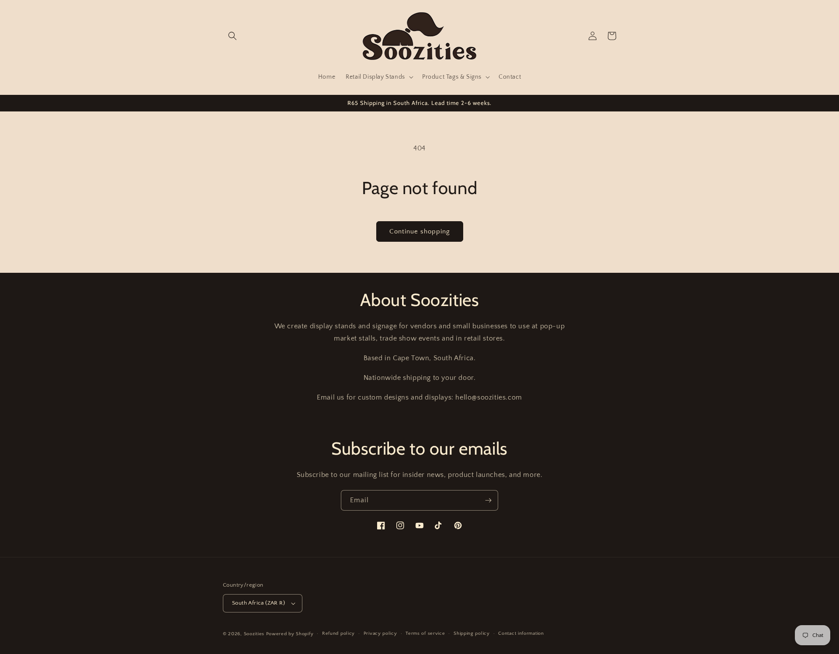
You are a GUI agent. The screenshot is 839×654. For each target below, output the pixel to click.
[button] (232, 35)
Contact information (521, 633)
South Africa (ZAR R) (258, 603)
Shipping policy (472, 633)
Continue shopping (419, 231)
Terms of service (425, 633)
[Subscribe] (488, 500)
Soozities (254, 634)
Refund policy (338, 633)
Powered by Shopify (290, 634)
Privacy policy (380, 633)
